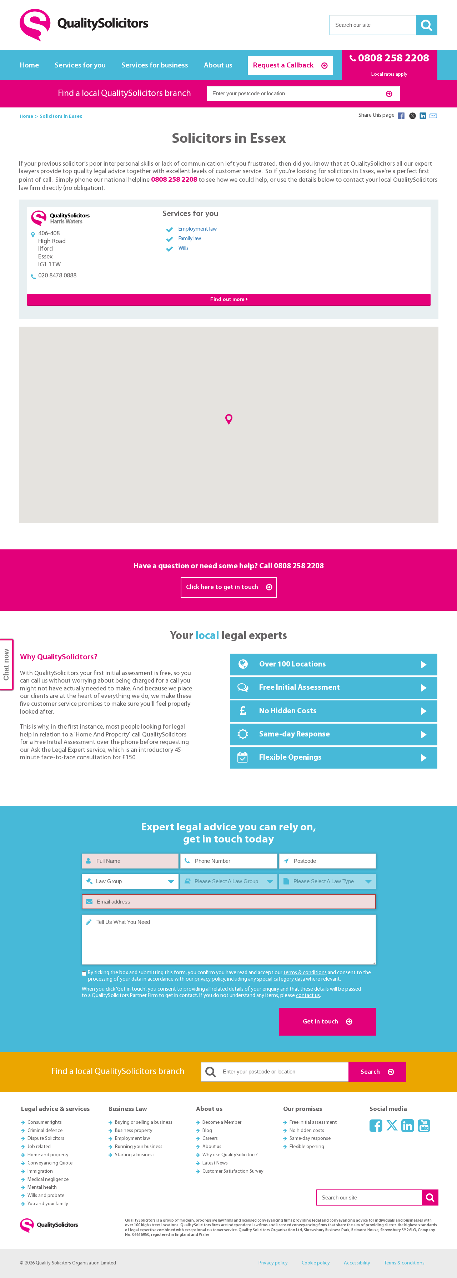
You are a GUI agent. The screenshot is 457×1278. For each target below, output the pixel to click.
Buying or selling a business (143, 1122)
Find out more (228, 299)
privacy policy (210, 979)
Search (371, 1072)
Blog (207, 1130)
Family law (190, 239)
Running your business (138, 1146)
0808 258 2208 (299, 566)
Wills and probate (45, 1195)
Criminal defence (44, 1130)
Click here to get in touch (223, 587)
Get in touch (321, 1021)
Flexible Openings (290, 757)
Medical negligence (48, 1179)
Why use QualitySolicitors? (230, 1155)
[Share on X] (412, 115)
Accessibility (357, 1263)
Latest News (215, 1163)
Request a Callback (284, 65)
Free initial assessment (313, 1122)
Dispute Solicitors (45, 1138)
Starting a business (135, 1155)
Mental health (42, 1187)
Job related (39, 1146)
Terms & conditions (404, 1263)
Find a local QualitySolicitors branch (124, 93)
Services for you (80, 65)
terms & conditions (305, 973)
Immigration (40, 1171)
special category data (281, 979)
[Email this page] (433, 115)
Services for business (154, 65)
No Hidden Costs (288, 711)
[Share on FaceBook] (401, 115)
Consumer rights (44, 1122)
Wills (184, 248)
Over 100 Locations (292, 664)
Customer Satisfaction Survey (232, 1171)
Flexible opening (307, 1146)
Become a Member (221, 1122)
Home (29, 65)
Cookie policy (316, 1263)
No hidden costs (307, 1130)
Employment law (198, 229)
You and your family (47, 1204)
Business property (133, 1130)
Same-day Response (294, 734)
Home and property (48, 1155)
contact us (308, 995)
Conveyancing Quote (49, 1163)
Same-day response (310, 1138)
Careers (210, 1138)
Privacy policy (273, 1263)
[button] (228, 419)
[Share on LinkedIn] (423, 115)
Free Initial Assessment (299, 687)
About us (218, 65)
